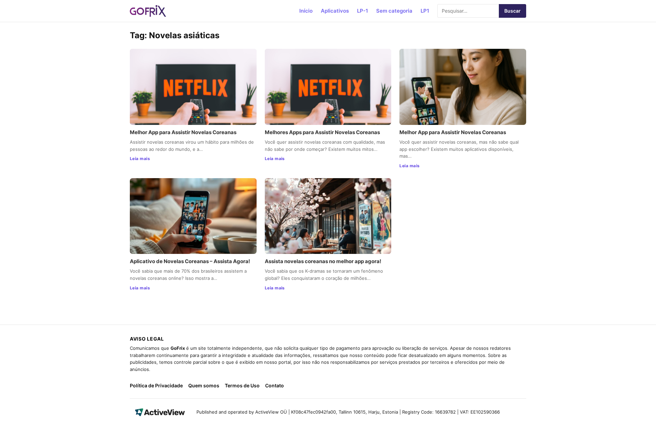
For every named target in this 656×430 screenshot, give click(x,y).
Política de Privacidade (156, 385)
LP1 (425, 11)
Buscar (512, 11)
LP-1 (362, 11)
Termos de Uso (242, 385)
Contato (274, 385)
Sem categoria (394, 11)
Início (306, 11)
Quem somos (203, 385)
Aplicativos (335, 11)
